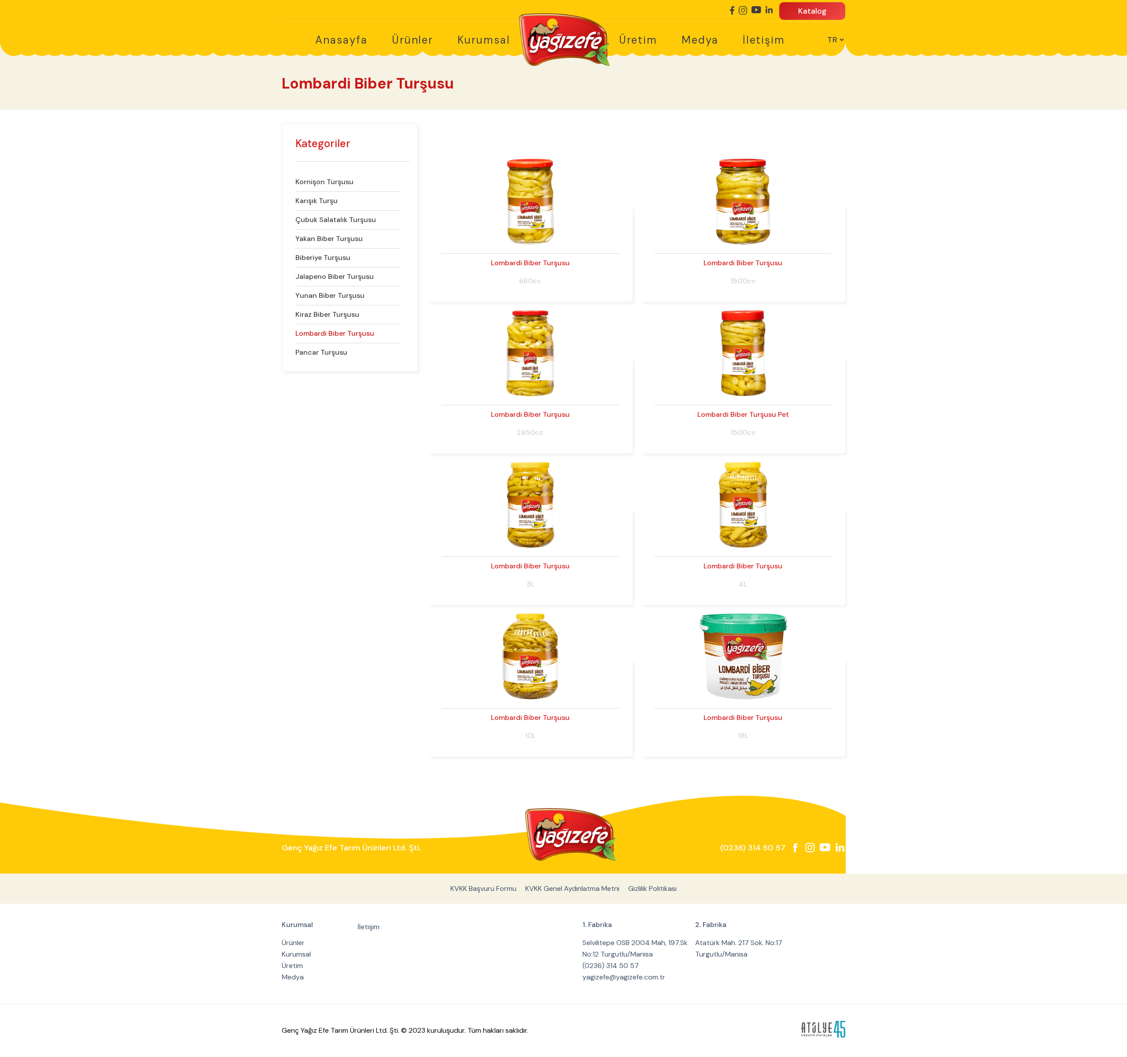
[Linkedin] (769, 10)
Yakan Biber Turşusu (329, 238)
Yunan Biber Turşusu (330, 295)
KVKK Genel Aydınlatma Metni (572, 888)
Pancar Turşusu (321, 352)
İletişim (764, 40)
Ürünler (412, 40)
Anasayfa (341, 40)
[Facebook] (732, 11)
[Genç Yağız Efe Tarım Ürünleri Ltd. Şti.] (570, 834)
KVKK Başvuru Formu (483, 888)
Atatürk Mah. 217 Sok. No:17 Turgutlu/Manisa (738, 948)
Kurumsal (483, 40)
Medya (699, 40)
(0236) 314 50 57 (752, 847)
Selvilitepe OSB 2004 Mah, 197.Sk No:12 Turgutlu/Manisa (635, 948)
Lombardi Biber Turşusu (334, 333)
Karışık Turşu (316, 200)
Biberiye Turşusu (322, 257)
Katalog (812, 11)
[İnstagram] (743, 11)
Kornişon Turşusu (324, 181)
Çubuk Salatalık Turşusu (335, 219)
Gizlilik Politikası (652, 888)
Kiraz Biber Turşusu (327, 314)
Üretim (638, 40)
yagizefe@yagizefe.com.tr (623, 977)
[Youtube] (756, 10)
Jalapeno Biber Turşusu (334, 276)
